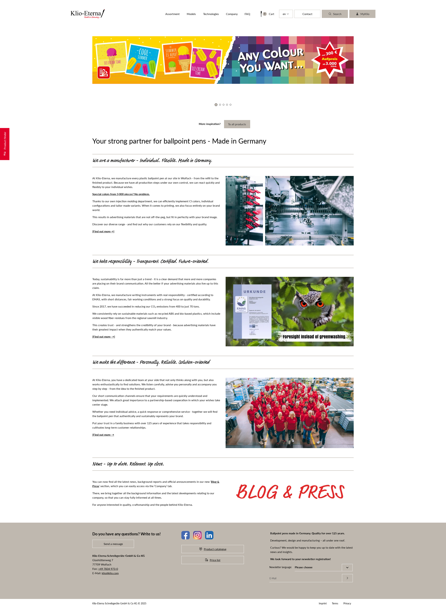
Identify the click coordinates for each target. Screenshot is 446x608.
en (284, 14)
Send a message (113, 543)
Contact (307, 14)
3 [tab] (223, 105)
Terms (335, 603)
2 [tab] (219, 104)
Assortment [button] (172, 14)
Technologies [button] (211, 14)
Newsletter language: (280, 567)
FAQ (247, 14)
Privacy (347, 603)
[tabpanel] (210, 67)
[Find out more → (103, 434)
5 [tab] (230, 105)
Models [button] (191, 14)
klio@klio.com (110, 573)
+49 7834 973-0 (108, 568)
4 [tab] (227, 105)
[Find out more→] (103, 231)
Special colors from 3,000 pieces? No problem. (121, 194)
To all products (237, 124)
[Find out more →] (103, 336)
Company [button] (232, 14)
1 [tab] (215, 105)
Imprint (323, 603)
